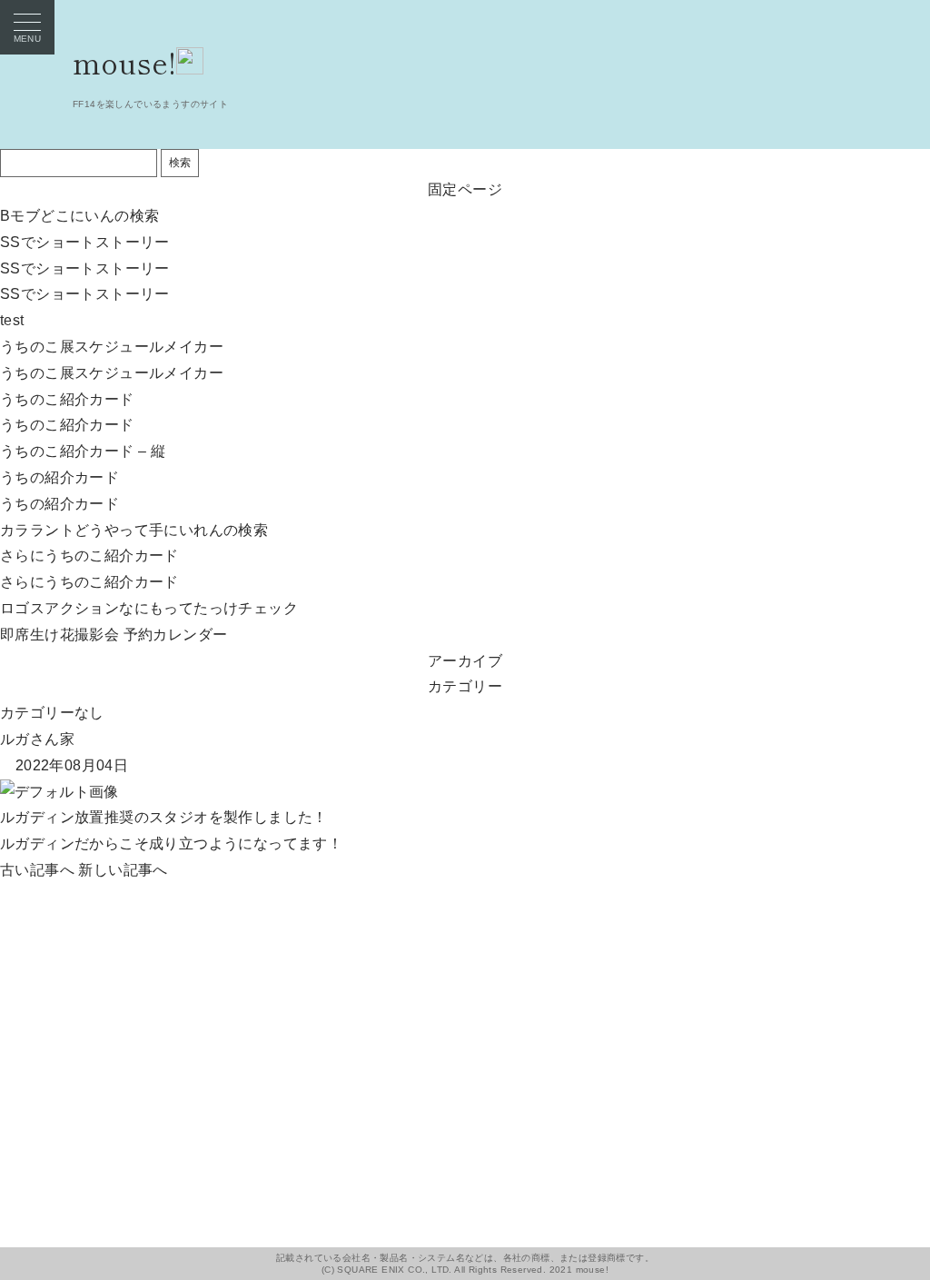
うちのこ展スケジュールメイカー (111, 346)
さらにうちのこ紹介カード (89, 555)
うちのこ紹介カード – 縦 (82, 451)
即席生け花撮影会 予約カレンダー (113, 634)
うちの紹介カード (59, 477)
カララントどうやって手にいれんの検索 (134, 530)
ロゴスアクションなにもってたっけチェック (149, 608)
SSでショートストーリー (85, 242)
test (12, 320)
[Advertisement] (465, 1011)
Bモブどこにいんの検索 (79, 215)
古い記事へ (37, 870)
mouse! (124, 62)
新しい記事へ (122, 870)
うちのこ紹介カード (67, 399)
